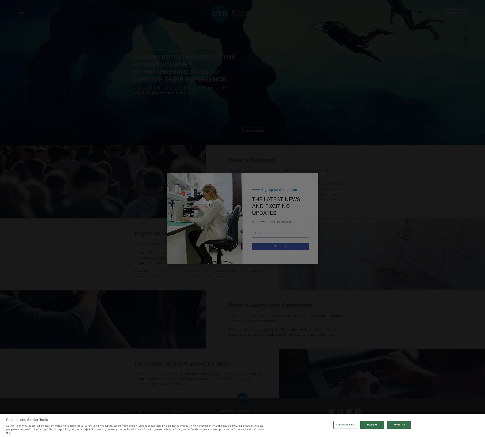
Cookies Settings (345, 424)
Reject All (372, 424)
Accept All (399, 424)
